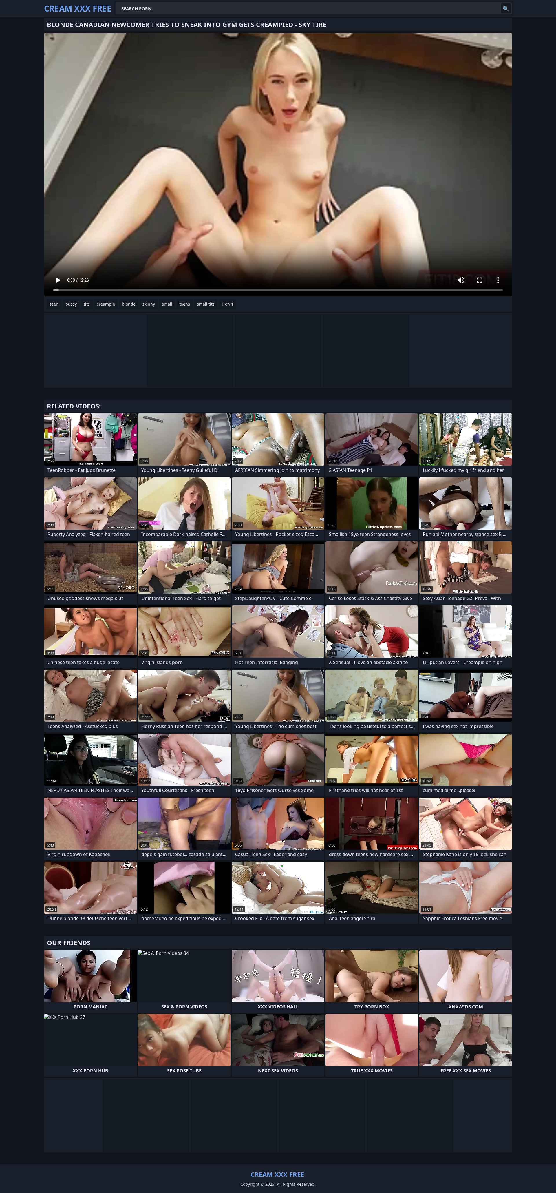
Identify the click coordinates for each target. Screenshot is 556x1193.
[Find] (506, 8)
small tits (206, 304)
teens (184, 304)
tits (87, 304)
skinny (148, 304)
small (167, 304)
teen (54, 304)
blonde (129, 304)
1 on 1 (227, 304)
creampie (106, 304)
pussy (71, 304)
